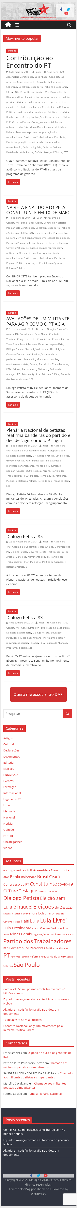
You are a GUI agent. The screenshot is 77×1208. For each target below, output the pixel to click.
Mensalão (35, 127)
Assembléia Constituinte (19, 76)
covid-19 (65, 884)
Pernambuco (29, 369)
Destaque (28, 890)
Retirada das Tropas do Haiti (53, 480)
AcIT (29, 870)
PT (40, 263)
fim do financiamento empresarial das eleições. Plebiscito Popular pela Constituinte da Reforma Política (37, 107)
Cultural (8, 744)
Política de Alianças (27, 263)
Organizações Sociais (43, 934)
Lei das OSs (21, 127)
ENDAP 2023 (11, 775)
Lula (34, 920)
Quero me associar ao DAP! (38, 694)
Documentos (11, 756)
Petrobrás (59, 137)
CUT (16, 92)
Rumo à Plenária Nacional (45, 1094)
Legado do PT (12, 799)
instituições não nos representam (43, 248)
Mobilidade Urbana (30, 637)
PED (8, 369)
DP (54, 233)
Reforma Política (52, 147)
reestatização (13, 147)
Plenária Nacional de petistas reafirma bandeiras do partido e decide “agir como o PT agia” (38, 435)
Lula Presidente (17, 928)
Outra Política (33, 470)
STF (66, 152)
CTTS (9, 92)
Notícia (12, 201)
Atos (6, 877)
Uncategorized (13, 842)
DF (34, 455)
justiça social (47, 122)
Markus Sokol (49, 928)
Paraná (34, 364)
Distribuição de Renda (36, 349)
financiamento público (57, 117)
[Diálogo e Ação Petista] (38, 4)
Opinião (8, 829)
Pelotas (16, 369)
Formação (9, 787)
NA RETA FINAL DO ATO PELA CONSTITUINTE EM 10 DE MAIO (37, 209)
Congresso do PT (26, 82)
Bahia (24, 222)
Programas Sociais (16, 647)
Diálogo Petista (58, 92)
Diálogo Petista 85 (24, 536)
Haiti (28, 354)
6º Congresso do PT (14, 870)
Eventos (8, 781)
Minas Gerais (21, 933)
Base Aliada (41, 76)
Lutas (6, 805)
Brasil (42, 876)
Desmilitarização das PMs (34, 92)
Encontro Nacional (46, 97)
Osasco (20, 470)
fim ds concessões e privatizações (25, 117)
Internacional (12, 793)
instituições (38, 354)
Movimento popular (27, 132)
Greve (34, 122)
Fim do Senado (24, 112)
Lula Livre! (53, 920)
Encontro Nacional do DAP (17, 913)
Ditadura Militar (15, 97)
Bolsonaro (28, 877)
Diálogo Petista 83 (24, 617)
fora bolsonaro (42, 913)
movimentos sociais (17, 364)
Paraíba (34, 643)
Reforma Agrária (32, 147)
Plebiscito (11, 142)
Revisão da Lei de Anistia (19, 152)
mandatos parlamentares (20, 465)
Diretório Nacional (47, 891)
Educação (56, 632)
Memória (9, 811)
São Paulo (27, 964)
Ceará (54, 876)
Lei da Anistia (53, 460)
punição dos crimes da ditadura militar (39, 142)
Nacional (9, 817)
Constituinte (44, 339)
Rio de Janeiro (58, 956)
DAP (14, 891)
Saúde (38, 152)
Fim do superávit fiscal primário (51, 112)
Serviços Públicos (52, 152)
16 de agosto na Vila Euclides (22, 1020)
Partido (12, 50)
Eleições (29, 97)
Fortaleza (59, 913)
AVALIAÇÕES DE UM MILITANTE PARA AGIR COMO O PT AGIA (37, 321)
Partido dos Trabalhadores (38, 137)
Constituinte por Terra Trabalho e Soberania (43, 86)
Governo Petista (21, 122)
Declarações (11, 750)
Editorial (8, 762)
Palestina (60, 934)
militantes (47, 127)
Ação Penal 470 (55, 72)
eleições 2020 (63, 907)
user (39, 72)
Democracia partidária (50, 344)
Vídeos (7, 848)
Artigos (8, 738)
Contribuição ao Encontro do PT (29, 61)
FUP (8, 122)
